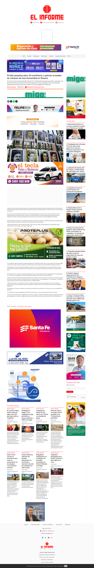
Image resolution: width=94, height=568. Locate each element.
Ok (65, 566)
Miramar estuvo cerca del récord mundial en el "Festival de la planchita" (56, 414)
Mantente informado (72, 382)
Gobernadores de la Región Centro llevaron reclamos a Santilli (74, 210)
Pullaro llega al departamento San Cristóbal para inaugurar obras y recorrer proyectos (75, 276)
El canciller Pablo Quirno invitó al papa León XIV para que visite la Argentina (13, 414)
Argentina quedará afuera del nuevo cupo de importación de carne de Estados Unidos (75, 254)
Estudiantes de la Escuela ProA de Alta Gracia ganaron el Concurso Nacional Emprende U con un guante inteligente (75, 148)
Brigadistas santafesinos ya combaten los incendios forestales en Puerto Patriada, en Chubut (41, 460)
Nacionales (44, 56)
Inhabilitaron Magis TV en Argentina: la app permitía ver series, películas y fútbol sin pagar (27, 415)
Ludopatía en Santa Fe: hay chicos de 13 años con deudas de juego (42, 414)
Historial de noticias (35, 524)
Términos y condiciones (48, 524)
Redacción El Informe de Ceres (35, 87)
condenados (13, 306)
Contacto (26, 524)
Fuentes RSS (59, 524)
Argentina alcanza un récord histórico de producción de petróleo (74, 190)
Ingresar (68, 524)
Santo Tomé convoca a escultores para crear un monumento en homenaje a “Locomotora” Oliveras (12, 461)
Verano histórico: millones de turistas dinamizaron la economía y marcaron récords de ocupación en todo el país (28, 461)
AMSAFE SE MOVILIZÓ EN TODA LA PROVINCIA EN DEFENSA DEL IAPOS (75, 170)
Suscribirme (69, 391)
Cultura (51, 56)
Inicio (24, 56)
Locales (29, 56)
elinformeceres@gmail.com (47, 533)
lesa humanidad (20, 306)
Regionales (36, 56)
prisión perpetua (28, 306)
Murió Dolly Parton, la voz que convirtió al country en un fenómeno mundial (75, 126)
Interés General (11, 87)
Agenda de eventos (60, 56)
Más (69, 56)
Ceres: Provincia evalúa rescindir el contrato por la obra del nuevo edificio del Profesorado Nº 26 (75, 297)
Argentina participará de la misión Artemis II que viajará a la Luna (56, 458)
